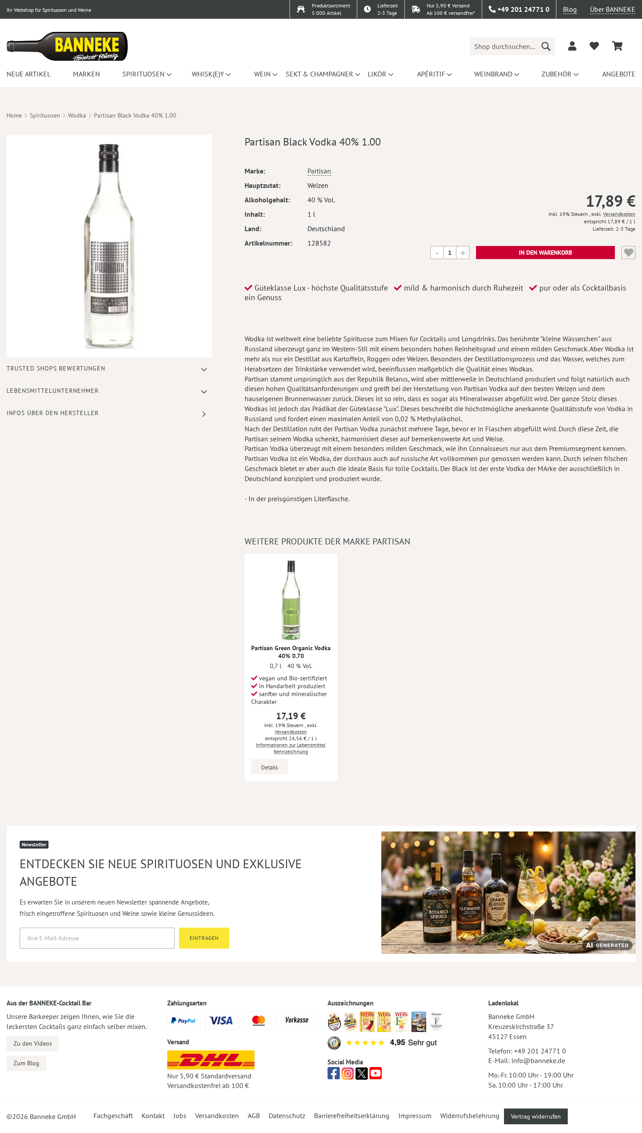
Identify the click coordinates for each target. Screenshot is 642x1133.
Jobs (179, 1115)
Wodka (77, 115)
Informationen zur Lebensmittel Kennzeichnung (291, 748)
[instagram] (348, 1075)
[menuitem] (27, 74)
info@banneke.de (538, 1060)
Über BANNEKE (612, 9)
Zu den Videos (33, 1043)
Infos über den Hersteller (53, 413)
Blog (570, 9)
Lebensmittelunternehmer (53, 391)
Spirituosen (45, 115)
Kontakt (153, 1115)
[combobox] (512, 46)
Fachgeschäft (113, 1115)
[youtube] (375, 1075)
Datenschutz (287, 1115)
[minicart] (617, 46)
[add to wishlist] (594, 46)
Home (14, 115)
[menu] (321, 74)
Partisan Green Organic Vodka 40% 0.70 (291, 652)
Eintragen (204, 938)
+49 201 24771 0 (540, 1050)
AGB (254, 1115)
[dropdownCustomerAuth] (572, 45)
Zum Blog (26, 1063)
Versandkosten (619, 214)
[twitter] (362, 1075)
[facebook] (334, 1075)
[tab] (109, 368)
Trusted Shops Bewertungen (56, 368)
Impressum (414, 1115)
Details (269, 767)
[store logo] (67, 46)
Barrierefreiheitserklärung (352, 1115)
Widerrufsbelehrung (470, 1115)
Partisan (319, 170)
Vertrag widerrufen (536, 1116)
